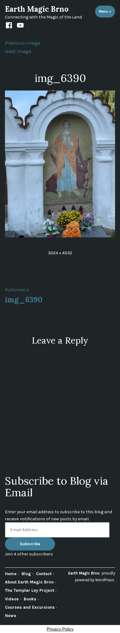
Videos (12, 598)
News (10, 615)
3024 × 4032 (60, 252)
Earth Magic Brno (37, 9)
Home (11, 573)
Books (30, 598)
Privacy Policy (60, 629)
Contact (44, 573)
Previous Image (22, 43)
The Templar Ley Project (29, 590)
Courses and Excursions (30, 607)
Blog (26, 573)
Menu (107, 11)
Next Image (18, 51)
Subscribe (30, 543)
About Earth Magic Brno (29, 581)
